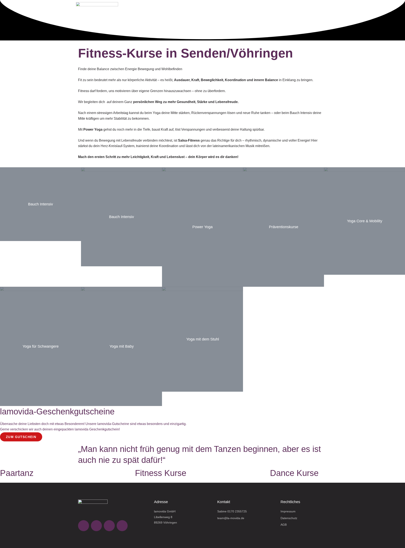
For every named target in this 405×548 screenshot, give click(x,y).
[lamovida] (97, 10)
